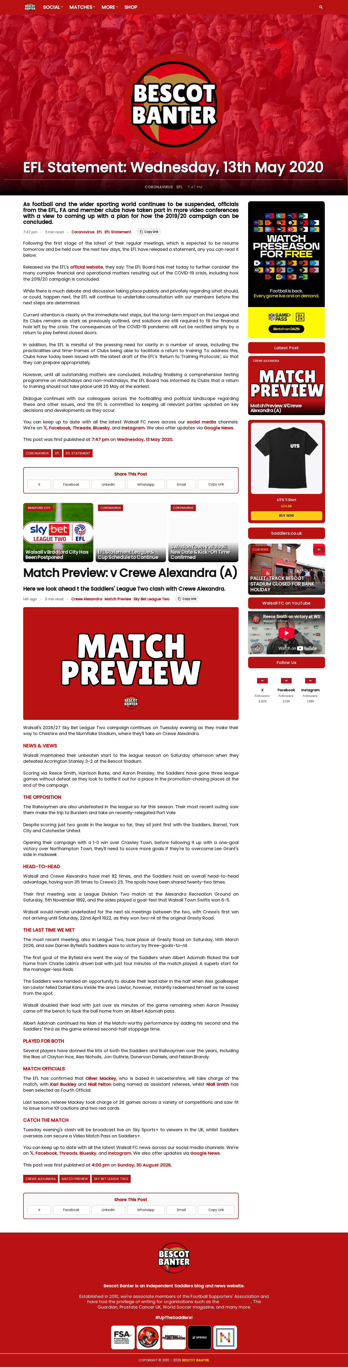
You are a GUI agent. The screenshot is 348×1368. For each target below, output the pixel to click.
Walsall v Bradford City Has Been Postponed (57, 554)
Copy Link (216, 484)
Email (181, 484)
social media (201, 422)
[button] (321, 7)
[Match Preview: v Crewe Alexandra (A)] (286, 385)
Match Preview (118, 599)
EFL (180, 186)
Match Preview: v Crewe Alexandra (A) (276, 408)
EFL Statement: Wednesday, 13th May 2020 (173, 167)
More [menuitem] (108, 7)
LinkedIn (108, 484)
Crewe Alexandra (86, 599)
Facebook (60, 428)
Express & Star (235, 1302)
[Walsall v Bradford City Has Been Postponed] (58, 532)
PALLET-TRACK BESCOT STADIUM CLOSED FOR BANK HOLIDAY (282, 583)
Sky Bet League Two (151, 599)
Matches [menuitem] (81, 7)
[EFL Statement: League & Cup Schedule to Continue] (131, 532)
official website (86, 267)
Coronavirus (159, 186)
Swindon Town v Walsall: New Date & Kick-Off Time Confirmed (200, 552)
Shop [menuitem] (131, 7)
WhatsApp (145, 484)
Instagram (133, 428)
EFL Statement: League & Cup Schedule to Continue (128, 554)
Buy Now (286, 515)
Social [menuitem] (51, 7)
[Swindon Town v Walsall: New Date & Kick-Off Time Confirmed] (203, 532)
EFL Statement (118, 231)
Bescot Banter (195, 1360)
